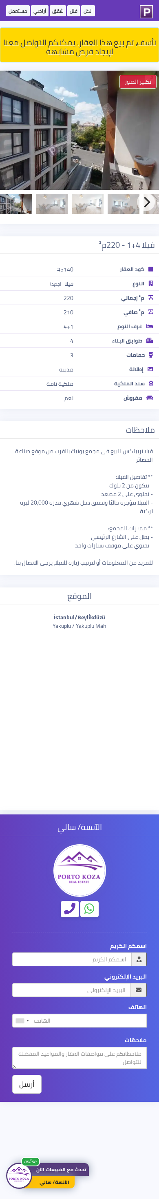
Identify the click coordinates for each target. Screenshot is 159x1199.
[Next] (146, 202)
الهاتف (137, 1007)
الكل (88, 11)
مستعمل (18, 11)
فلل (73, 11)
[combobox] (22, 1020)
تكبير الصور (138, 81)
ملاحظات (136, 1040)
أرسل (27, 1084)
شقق (58, 11)
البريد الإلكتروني (125, 976)
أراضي (39, 11)
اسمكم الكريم (128, 946)
